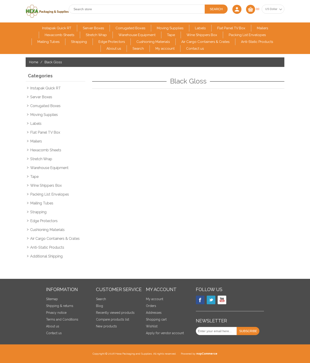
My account (165, 49)
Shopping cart (156, 319)
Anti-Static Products (257, 42)
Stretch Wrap (96, 35)
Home (33, 62)
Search (138, 49)
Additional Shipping (46, 256)
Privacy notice (56, 312)
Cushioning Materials (153, 42)
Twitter (211, 300)
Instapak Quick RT (56, 28)
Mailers (262, 28)
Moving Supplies (170, 28)
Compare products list (112, 319)
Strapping (79, 42)
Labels (200, 28)
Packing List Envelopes (247, 35)
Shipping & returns (59, 306)
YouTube (222, 300)
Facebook (200, 300)
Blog (99, 306)
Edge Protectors (111, 42)
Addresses (154, 312)
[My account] (236, 9)
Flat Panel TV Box (231, 28)
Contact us (195, 49)
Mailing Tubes (48, 42)
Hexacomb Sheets (59, 35)
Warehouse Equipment (136, 35)
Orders (151, 306)
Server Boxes (93, 28)
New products (106, 326)
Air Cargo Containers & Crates (205, 42)
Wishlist (151, 326)
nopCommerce (206, 353)
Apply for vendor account (165, 333)
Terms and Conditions (62, 319)
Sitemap (52, 299)
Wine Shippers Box (202, 35)
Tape (171, 35)
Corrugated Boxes (130, 28)
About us (113, 49)
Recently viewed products (115, 312)
